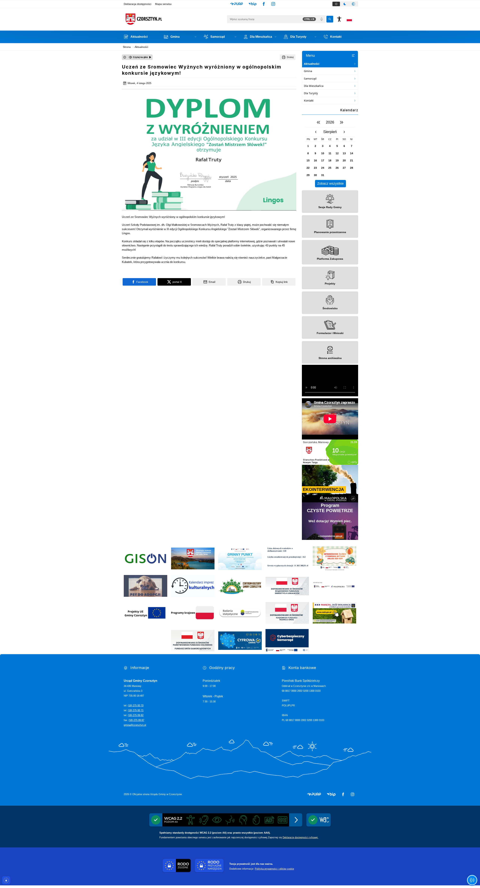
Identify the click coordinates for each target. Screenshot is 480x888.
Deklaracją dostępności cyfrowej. (300, 837)
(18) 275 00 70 (135, 705)
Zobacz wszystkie (330, 183)
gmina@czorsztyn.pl (135, 725)
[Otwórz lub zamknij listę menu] (353, 55)
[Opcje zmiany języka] (349, 19)
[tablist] (345, 4)
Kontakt (309, 100)
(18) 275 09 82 (135, 715)
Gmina (308, 71)
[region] (330, 152)
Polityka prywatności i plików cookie (274, 868)
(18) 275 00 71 (135, 710)
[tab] (336, 4)
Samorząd (310, 78)
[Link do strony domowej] (174, 19)
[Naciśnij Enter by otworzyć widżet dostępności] (339, 19)
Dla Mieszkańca (313, 86)
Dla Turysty (311, 93)
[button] (236, 4)
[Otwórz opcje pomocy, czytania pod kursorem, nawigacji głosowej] (472, 880)
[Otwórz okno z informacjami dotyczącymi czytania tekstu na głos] (125, 57)
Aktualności (311, 63)
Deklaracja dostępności (137, 3)
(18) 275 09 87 (136, 720)
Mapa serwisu (163, 3)
